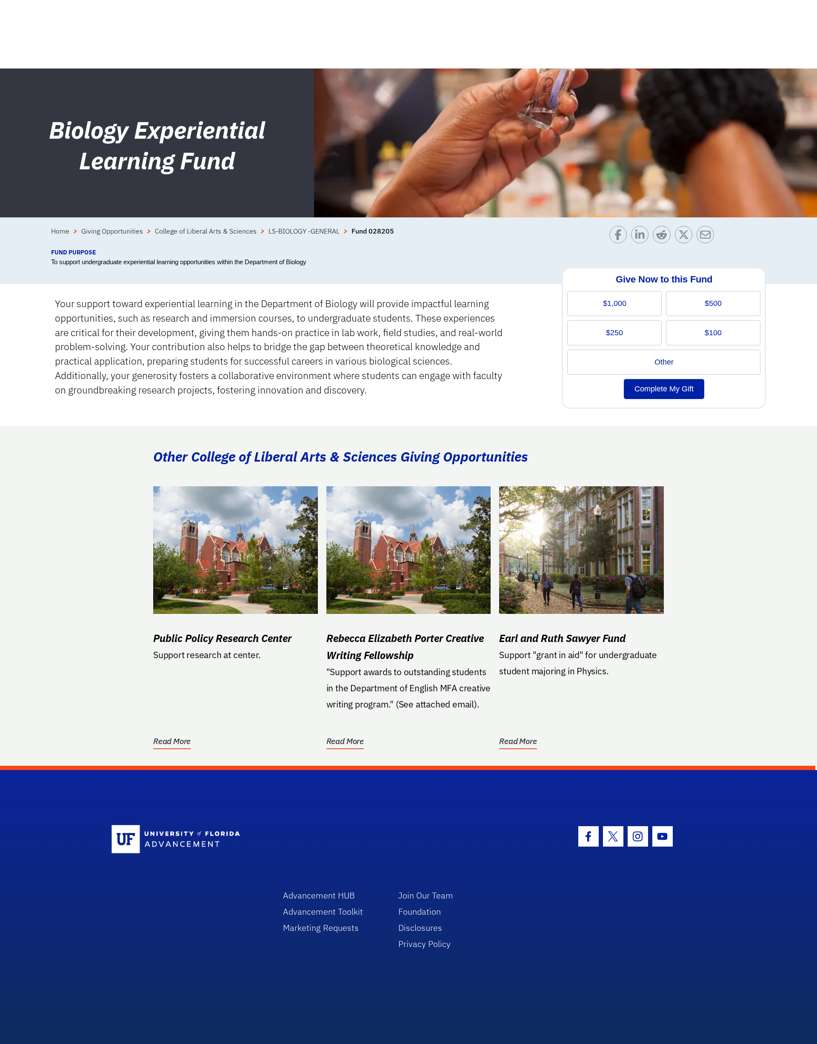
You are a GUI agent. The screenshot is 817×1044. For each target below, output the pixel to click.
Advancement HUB (319, 895)
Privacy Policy (424, 944)
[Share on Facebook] (620, 237)
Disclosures (420, 927)
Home (60, 231)
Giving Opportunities (112, 231)
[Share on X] (686, 237)
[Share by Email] (707, 237)
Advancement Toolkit (323, 911)
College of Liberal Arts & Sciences (206, 231)
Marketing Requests (321, 927)
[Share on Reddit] (663, 237)
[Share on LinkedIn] (642, 237)
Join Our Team (425, 895)
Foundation (419, 911)
